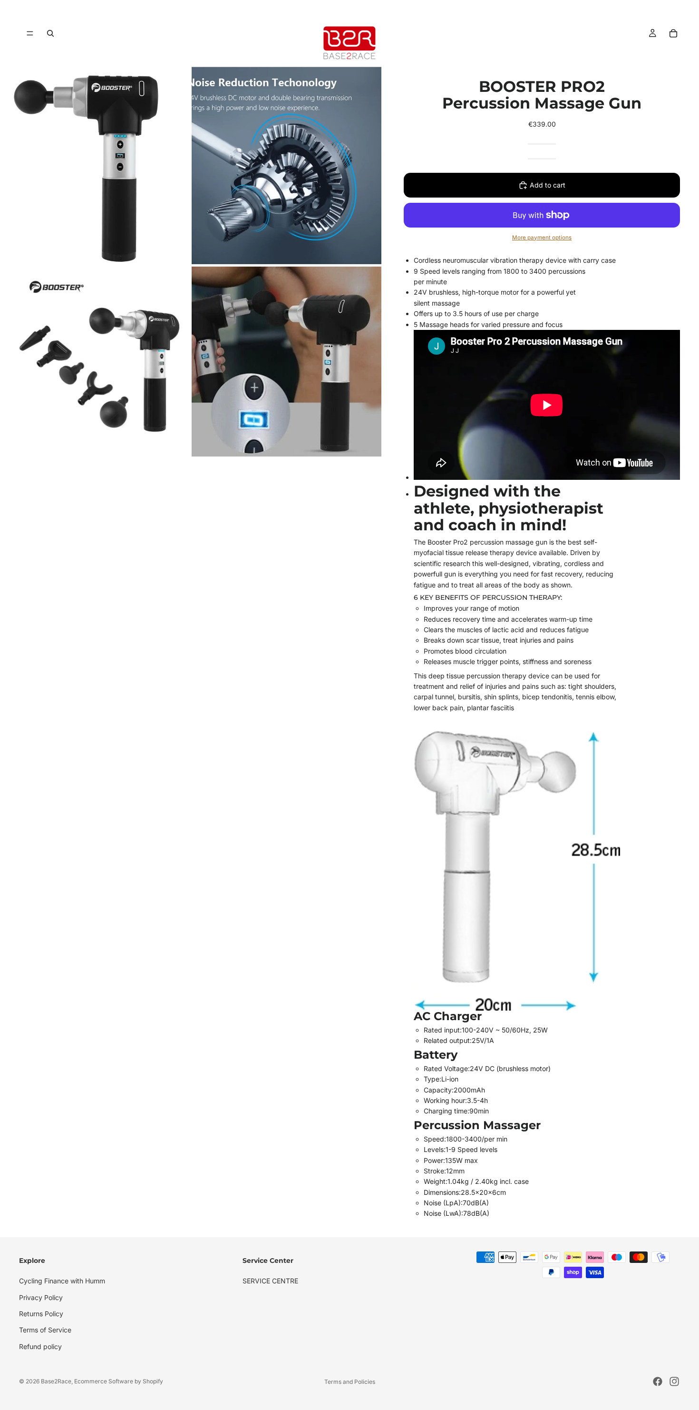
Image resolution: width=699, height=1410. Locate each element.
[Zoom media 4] (286, 362)
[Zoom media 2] (286, 166)
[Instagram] (674, 1381)
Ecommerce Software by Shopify (118, 1381)
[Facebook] (657, 1381)
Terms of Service (45, 1330)
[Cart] (673, 33)
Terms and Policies (349, 1381)
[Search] (50, 33)
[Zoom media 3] (95, 362)
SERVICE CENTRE (270, 1281)
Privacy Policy (41, 1297)
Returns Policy (41, 1314)
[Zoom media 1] (95, 166)
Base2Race (56, 1381)
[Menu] (30, 33)
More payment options (542, 237)
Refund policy (40, 1346)
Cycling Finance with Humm (62, 1281)
